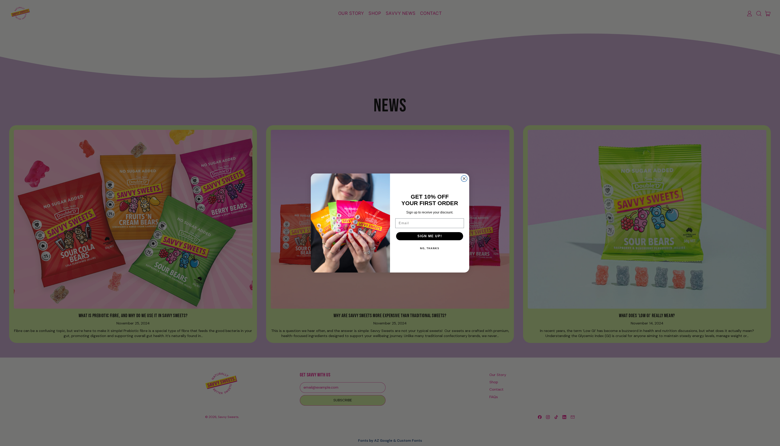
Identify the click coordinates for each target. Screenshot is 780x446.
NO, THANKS (429, 248)
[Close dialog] (464, 179)
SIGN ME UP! (429, 236)
